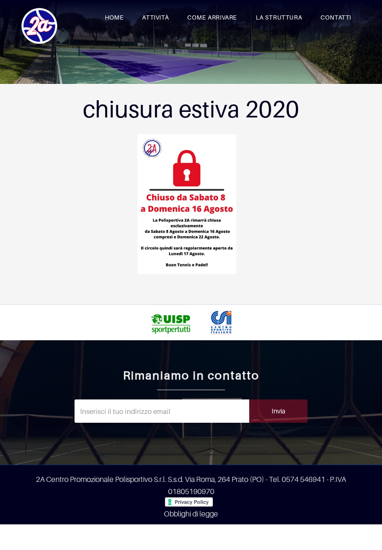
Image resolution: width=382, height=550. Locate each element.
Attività (155, 17)
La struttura (279, 17)
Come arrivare (212, 17)
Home (114, 17)
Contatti (336, 17)
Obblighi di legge (191, 513)
